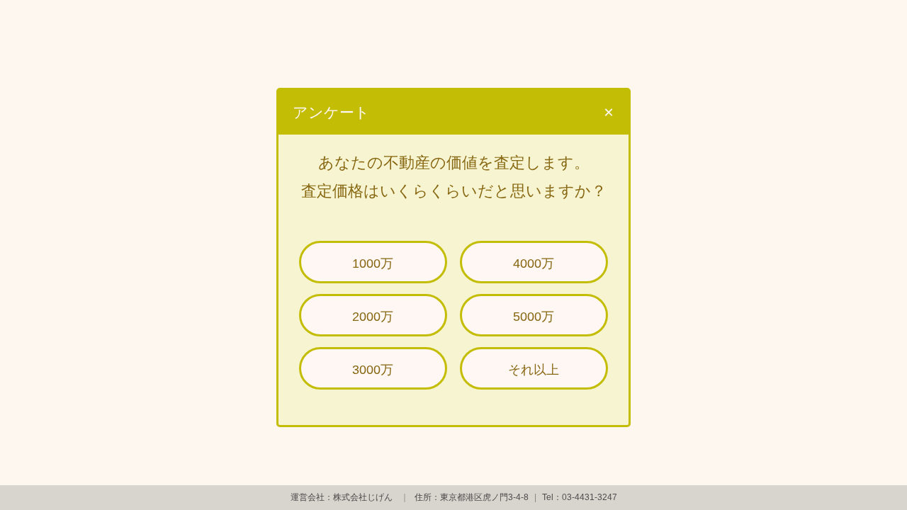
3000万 (372, 370)
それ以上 (533, 370)
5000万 (533, 317)
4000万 (533, 263)
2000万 (372, 317)
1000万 (372, 263)
